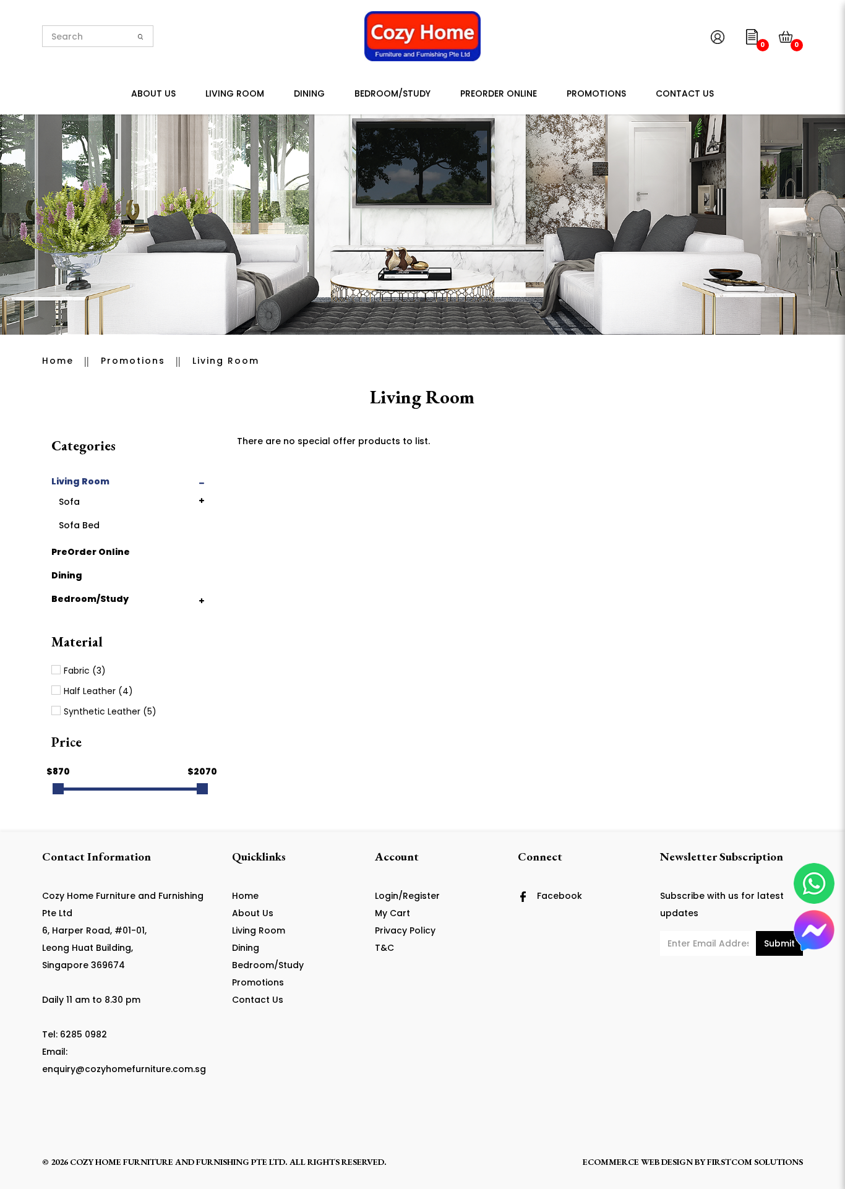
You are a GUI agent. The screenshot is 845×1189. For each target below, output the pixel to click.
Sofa (69, 502)
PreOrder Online (90, 552)
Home (58, 360)
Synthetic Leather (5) (110, 711)
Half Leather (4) (98, 691)
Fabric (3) (85, 670)
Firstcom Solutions (755, 1161)
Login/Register (407, 896)
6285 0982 (83, 1034)
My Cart (392, 913)
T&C (384, 948)
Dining (66, 575)
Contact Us (257, 1000)
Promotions (133, 360)
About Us (252, 913)
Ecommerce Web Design (638, 1161)
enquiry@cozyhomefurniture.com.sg (124, 1069)
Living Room (225, 360)
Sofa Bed (79, 525)
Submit (779, 943)
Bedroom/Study (90, 599)
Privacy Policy (405, 930)
